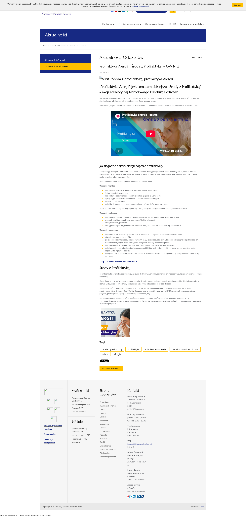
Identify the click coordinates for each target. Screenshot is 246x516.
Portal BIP (76, 442)
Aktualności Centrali (55, 60)
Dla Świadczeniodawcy (130, 24)
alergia (117, 354)
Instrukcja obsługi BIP (81, 435)
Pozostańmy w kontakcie (192, 24)
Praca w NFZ (77, 408)
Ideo (202, 507)
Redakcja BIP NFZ (79, 439)
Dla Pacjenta (108, 24)
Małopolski (104, 420)
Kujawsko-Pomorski (108, 406)
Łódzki (102, 409)
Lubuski (103, 417)
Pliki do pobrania (79, 412)
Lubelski (103, 413)
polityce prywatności (140, 6)
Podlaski (103, 435)
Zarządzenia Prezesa (155, 24)
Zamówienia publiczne (81, 404)
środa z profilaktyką (112, 349)
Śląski (102, 442)
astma (105, 354)
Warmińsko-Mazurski (108, 449)
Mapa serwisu (50, 434)
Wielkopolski (105, 453)
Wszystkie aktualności (111, 368)
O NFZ (172, 24)
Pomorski (103, 439)
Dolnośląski (104, 402)
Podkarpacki (105, 431)
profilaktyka (133, 349)
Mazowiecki (104, 424)
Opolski (103, 428)
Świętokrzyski (105, 446)
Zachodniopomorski (108, 457)
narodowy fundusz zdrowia (185, 349)
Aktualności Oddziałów (56, 66)
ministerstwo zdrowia (155, 349)
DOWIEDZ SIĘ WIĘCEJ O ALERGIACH (123, 261)
